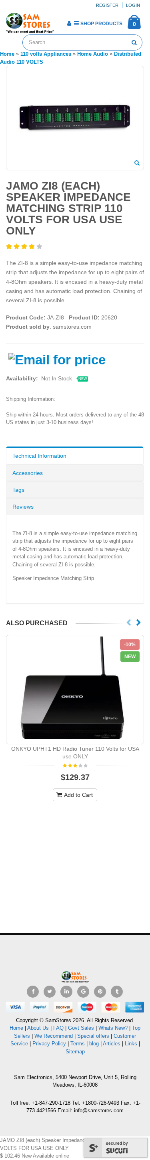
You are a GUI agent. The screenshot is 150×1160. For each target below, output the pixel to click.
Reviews (23, 506)
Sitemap (75, 1052)
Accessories (27, 473)
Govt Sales (81, 1028)
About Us (38, 1028)
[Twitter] (50, 992)
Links (131, 1044)
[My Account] (69, 23)
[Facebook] (33, 992)
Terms (78, 1044)
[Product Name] (75, 690)
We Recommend (53, 1036)
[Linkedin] (66, 992)
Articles (111, 1044)
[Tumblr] (117, 992)
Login (133, 5)
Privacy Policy (49, 1044)
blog (94, 1044)
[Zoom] (137, 164)
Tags (18, 490)
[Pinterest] (100, 992)
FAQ (58, 1028)
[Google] (83, 992)
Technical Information (39, 456)
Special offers (93, 1036)
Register (107, 5)
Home (16, 1028)
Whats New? (113, 1028)
